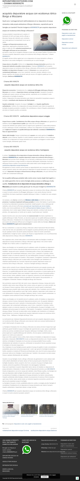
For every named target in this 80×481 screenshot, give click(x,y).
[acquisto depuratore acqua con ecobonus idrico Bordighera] (47, 409)
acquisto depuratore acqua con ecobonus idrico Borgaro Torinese (10, 416)
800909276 (35, 27)
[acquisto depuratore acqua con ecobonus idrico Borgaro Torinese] (10, 409)
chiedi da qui (52, 448)
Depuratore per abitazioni (69, 48)
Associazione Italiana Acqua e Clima (39, 208)
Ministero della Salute (32, 200)
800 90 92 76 (54, 444)
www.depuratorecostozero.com (55, 451)
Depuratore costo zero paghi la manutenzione (27, 424)
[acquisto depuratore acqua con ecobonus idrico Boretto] (29, 409)
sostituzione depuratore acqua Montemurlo (15, 165)
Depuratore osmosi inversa (67, 43)
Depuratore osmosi (67, 39)
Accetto (44, 476)
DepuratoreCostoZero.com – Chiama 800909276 (17, 2)
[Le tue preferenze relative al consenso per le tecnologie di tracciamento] (77, 478)
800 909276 (20, 339)
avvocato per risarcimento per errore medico (37, 206)
